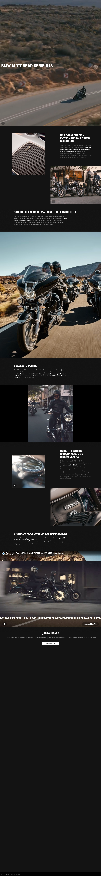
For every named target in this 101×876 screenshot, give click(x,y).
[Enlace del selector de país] (97, 3)
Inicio (2, 874)
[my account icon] (92, 7)
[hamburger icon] (97, 7)
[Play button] (50, 589)
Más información (50, 643)
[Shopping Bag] (94, 7)
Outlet (93, 3)
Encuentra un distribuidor (83, 3)
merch (7, 874)
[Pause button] (3, 123)
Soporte (85, 7)
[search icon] (89, 7)
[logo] (6, 6)
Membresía (73, 3)
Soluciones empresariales (63, 3)
